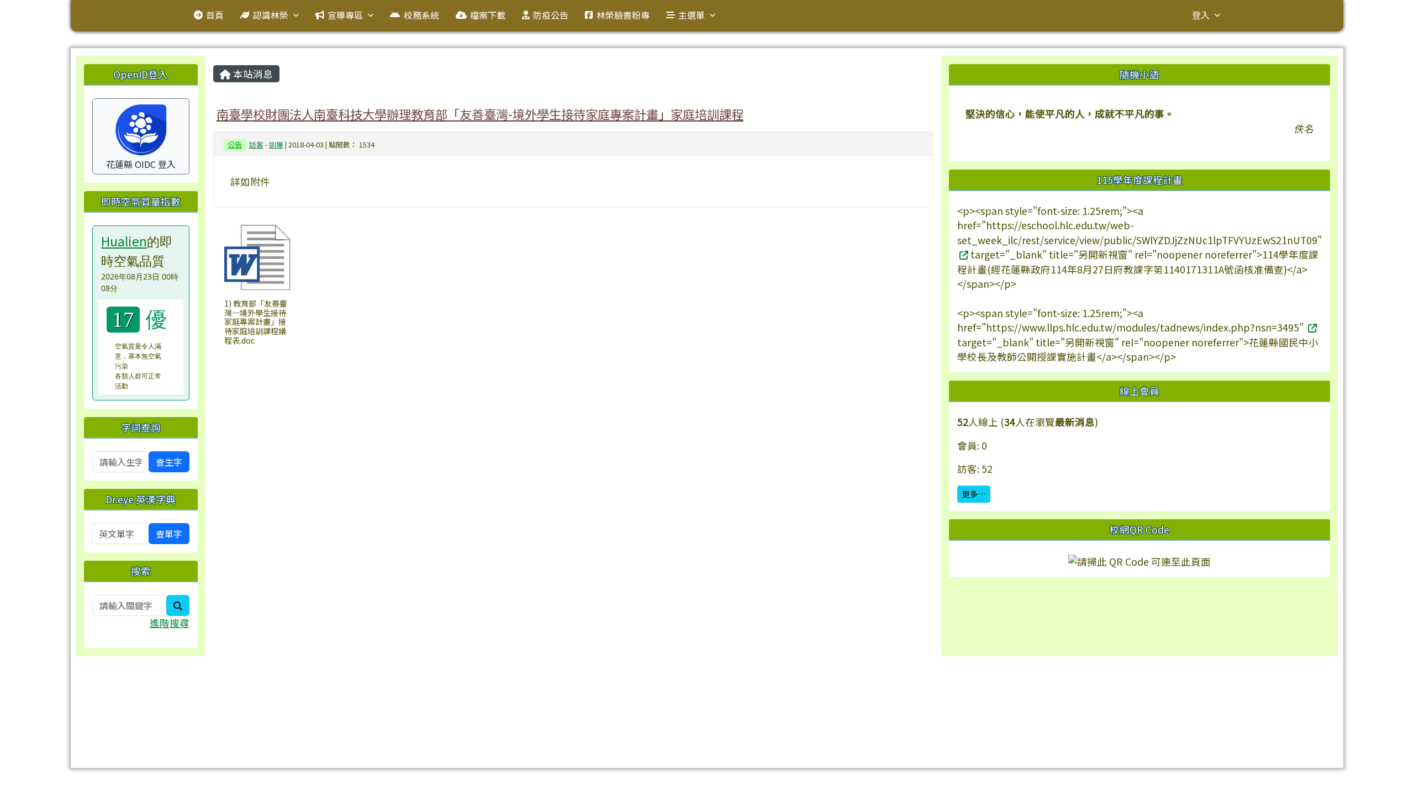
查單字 (169, 533)
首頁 (215, 15)
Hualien (124, 240)
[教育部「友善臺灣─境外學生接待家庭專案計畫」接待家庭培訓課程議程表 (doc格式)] (257, 257)
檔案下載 (487, 15)
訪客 (256, 144)
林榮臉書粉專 (623, 15)
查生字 (169, 461)
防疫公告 (550, 15)
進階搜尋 (169, 623)
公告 (235, 144)
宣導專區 (345, 15)
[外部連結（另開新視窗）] (962, 254)
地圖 (307, 694)
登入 (1201, 15)
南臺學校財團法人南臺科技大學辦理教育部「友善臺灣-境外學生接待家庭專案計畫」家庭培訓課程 (480, 114)
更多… (973, 493)
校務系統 (421, 15)
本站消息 (252, 74)
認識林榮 (270, 15)
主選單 (691, 15)
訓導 (276, 144)
